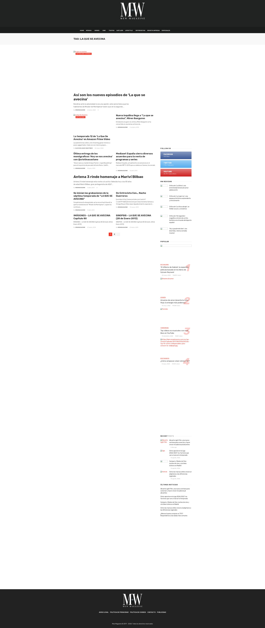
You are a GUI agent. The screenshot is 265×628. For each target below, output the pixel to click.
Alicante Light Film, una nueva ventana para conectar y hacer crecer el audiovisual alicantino (179, 442)
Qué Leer (119, 30)
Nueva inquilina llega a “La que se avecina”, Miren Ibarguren (134, 117)
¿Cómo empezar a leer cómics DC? (175, 361)
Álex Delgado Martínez (84, 148)
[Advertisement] (176, 112)
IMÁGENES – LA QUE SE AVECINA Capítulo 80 (91, 217)
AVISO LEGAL (104, 612)
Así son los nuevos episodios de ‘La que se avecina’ (109, 97)
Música (88, 30)
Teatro (111, 30)
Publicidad (161, 612)
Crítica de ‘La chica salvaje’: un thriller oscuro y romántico (179, 208)
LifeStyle (129, 30)
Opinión (163, 297)
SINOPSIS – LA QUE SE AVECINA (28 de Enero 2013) (133, 217)
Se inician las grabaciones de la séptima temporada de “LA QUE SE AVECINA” (93, 196)
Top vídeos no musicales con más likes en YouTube (174, 332)
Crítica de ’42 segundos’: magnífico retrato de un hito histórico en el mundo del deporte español (180, 219)
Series (97, 30)
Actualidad (80, 117)
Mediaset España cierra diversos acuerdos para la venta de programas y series (134, 156)
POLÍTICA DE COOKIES (138, 612)
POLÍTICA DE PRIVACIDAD (119, 612)
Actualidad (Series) (83, 53)
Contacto (151, 612)
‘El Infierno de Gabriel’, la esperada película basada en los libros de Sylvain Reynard (174, 269)
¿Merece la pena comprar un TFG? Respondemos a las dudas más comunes (173, 515)
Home (82, 30)
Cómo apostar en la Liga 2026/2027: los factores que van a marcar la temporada (179, 453)
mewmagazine (80, 110)
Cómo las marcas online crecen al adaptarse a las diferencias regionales (180, 474)
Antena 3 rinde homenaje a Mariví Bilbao (108, 177)
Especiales (166, 30)
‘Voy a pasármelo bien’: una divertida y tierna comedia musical (178, 231)
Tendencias (164, 327)
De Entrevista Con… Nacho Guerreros (131, 194)
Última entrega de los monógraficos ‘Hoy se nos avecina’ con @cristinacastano (93, 156)
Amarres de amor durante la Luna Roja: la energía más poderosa (174, 301)
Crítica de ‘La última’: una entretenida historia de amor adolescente (179, 188)
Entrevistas (140, 30)
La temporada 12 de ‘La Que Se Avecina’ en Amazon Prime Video (91, 137)
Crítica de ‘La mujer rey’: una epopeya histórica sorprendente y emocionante (180, 198)
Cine (104, 30)
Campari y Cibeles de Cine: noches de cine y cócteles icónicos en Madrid (178, 463)
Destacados (164, 358)
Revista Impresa (153, 30)
